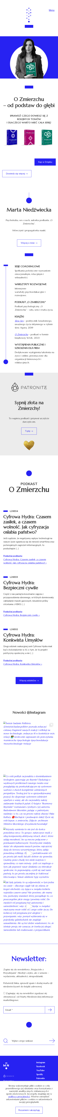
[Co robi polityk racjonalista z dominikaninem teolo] (29, 800)
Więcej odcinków (28, 680)
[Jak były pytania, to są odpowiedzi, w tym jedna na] (29, 906)
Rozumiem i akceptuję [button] (29, 1110)
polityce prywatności (19, 1096)
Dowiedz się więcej (15, 173)
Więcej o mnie (28, 243)
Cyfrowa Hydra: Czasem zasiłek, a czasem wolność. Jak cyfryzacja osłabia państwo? (27, 524)
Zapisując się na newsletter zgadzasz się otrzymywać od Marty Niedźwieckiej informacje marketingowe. (28, 996)
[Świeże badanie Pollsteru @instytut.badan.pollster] (29, 747)
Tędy (28, 431)
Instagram (40, 1062)
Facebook (40, 1066)
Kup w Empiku (45, 162)
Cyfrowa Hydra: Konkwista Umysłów (23, 637)
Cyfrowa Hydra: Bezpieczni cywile (20, 585)
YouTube (40, 1070)
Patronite (40, 1078)
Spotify (39, 1074)
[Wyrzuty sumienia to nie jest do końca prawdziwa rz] (29, 853)
